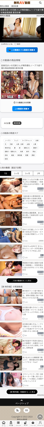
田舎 (6, 155)
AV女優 (11, 425)
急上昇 (26, 425)
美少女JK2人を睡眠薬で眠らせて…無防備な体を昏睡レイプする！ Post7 (32, 359)
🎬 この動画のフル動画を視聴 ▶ (22, 50)
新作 (27, 151)
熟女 (34, 151)
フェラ (16, 140)
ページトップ (22, 403)
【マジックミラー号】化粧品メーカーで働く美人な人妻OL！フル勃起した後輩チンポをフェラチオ (33, 377)
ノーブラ (8, 140)
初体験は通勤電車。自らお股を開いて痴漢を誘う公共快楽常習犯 (32, 215)
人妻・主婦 (19, 144)
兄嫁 (11, 144)
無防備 (19, 155)
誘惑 (33, 155)
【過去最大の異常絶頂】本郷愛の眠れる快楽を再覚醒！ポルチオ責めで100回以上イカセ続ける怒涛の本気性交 (32, 199)
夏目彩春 (17, 123)
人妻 (34, 144)
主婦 (36, 140)
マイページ (40, 425)
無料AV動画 (22, 419)
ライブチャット (27, 140)
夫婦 (21, 151)
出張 (28, 144)
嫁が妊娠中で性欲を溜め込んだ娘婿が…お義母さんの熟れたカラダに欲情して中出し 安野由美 (32, 344)
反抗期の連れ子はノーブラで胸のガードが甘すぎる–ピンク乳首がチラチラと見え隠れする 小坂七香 (32, 327)
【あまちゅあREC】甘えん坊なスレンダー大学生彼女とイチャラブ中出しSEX (32, 248)
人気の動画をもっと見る (22, 280)
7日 (5, 173)
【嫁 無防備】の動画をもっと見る (22, 392)
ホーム (4, 426)
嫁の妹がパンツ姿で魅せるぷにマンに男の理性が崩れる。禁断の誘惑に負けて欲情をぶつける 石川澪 (32, 294)
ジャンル (18, 425)
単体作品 (8, 148)
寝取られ (27, 148)
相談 (12, 155)
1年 (38, 173)
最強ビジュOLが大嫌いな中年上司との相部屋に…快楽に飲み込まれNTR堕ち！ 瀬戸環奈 (32, 182)
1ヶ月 (16, 173)
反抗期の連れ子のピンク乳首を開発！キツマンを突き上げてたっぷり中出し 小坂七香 (32, 310)
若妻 (26, 155)
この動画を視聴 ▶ (22, 108)
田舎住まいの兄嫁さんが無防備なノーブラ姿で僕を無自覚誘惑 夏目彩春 (21, 66)
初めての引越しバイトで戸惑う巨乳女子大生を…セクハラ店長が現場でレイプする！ (32, 232)
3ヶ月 (27, 173)
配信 (6, 159)
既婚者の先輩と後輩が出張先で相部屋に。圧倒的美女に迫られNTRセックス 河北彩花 (32, 266)
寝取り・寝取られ (10, 151)
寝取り (35, 148)
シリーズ (33, 425)
